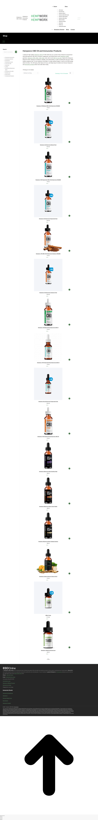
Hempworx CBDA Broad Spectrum (48, 650)
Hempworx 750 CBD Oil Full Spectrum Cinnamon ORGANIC (48, 253)
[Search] (16, 52)
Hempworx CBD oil (38, 54)
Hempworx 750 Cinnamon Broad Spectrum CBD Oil (48, 436)
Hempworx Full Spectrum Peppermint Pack (48, 218)
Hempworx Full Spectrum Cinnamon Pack (48, 292)
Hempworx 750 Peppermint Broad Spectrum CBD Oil (48, 362)
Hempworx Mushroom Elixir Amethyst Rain (48, 471)
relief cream (41, 58)
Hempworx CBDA (64, 56)
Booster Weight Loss (7, 698)
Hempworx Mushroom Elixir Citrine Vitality (48, 506)
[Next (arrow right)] (1, 818)
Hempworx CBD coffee (32, 58)
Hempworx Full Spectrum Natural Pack (48, 144)
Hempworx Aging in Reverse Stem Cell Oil (48, 576)
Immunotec (59, 672)
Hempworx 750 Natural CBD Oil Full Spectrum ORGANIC (48, 106)
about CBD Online (18, 673)
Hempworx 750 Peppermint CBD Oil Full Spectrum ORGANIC (48, 179)
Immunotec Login (6, 681)
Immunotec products (29, 64)
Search (5, 49)
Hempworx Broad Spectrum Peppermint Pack (48, 401)
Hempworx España (7, 703)
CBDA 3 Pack (48, 615)
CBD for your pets (57, 58)
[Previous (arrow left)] (0, 818)
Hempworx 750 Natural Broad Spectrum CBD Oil (48, 327)
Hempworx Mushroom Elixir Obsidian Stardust (48, 541)
